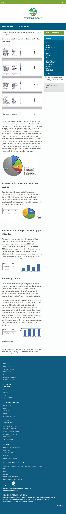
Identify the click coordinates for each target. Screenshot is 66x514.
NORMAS (5, 408)
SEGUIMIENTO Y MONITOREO (10, 458)
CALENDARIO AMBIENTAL (9, 377)
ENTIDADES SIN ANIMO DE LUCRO (11, 431)
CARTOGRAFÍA (6, 411)
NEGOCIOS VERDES (7, 372)
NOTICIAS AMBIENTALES (9, 380)
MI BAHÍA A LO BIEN (8, 397)
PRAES (4, 468)
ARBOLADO (5, 392)
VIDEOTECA (6, 413)
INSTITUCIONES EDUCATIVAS (10, 434)
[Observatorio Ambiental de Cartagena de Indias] (33, 13)
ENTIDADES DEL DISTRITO (9, 429)
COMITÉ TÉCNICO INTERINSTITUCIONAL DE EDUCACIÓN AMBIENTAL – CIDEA (22, 466)
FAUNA (4, 395)
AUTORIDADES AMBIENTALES (10, 426)
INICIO (4, 363)
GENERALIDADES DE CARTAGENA (11, 447)
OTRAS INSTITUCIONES (9, 439)
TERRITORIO (6, 455)
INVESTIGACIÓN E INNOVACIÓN (10, 476)
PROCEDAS (5, 474)
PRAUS (4, 471)
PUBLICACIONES (7, 405)
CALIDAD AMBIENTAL (8, 453)
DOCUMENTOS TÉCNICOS (9, 416)
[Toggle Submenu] (54, 38)
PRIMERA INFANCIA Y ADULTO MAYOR (12, 479)
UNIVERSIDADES (7, 437)
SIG (3, 374)
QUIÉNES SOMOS (7, 366)
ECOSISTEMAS (6, 450)
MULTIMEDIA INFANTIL (8, 369)
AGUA (4, 389)
